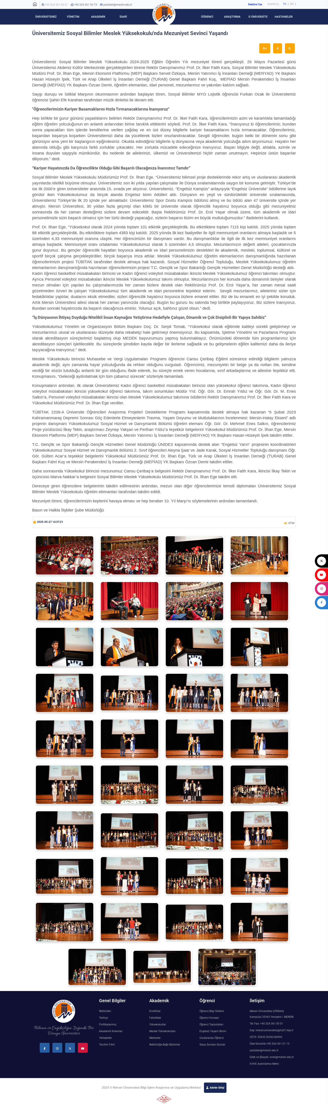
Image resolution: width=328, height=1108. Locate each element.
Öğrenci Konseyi (209, 1017)
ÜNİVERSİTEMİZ (46, 16)
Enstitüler (155, 1011)
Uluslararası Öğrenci (211, 1037)
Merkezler (155, 1037)
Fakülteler (155, 1017)
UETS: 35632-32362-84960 (266, 1037)
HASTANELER (284, 16)
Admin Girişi (217, 1087)
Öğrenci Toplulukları (211, 1024)
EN (292, 4)
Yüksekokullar (157, 1024)
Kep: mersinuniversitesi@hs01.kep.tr (271, 1030)
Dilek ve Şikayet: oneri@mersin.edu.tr (272, 1057)
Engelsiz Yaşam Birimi (212, 1031)
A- (289, 48)
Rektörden (105, 1011)
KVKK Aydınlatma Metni (264, 1063)
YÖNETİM (73, 16)
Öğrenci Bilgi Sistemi (211, 1011)
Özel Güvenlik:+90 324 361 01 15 (269, 1043)
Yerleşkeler (105, 1037)
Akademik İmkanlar (110, 1031)
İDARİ (123, 16)
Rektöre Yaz (255, 4)
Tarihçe (103, 1017)
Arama (273, 4)
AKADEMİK (98, 16)
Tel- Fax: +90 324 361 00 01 (266, 1023)
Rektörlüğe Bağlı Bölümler (164, 1044)
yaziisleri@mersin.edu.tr (117, 4)
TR (284, 4)
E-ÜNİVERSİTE (258, 16)
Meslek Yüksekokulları (162, 1031)
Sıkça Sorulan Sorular (212, 1044)
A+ (265, 48)
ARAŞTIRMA (232, 16)
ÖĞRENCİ (207, 16)
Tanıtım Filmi (107, 1044)
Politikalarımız (107, 1024)
